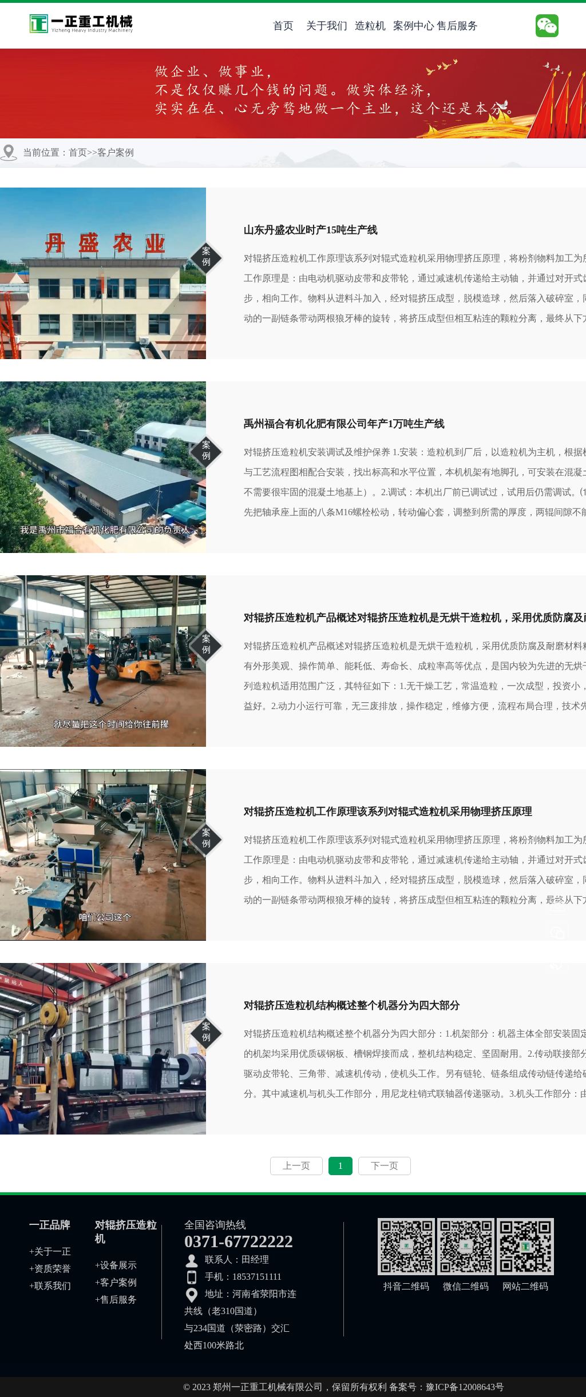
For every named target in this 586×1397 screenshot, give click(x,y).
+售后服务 (116, 1299)
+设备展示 (116, 1265)
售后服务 (457, 25)
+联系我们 (50, 1286)
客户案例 (115, 152)
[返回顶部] (557, 961)
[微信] (557, 932)
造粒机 (370, 25)
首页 (283, 25)
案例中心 (413, 25)
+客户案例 (116, 1282)
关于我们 (326, 25)
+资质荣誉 (50, 1268)
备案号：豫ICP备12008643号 (446, 1387)
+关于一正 (50, 1251)
